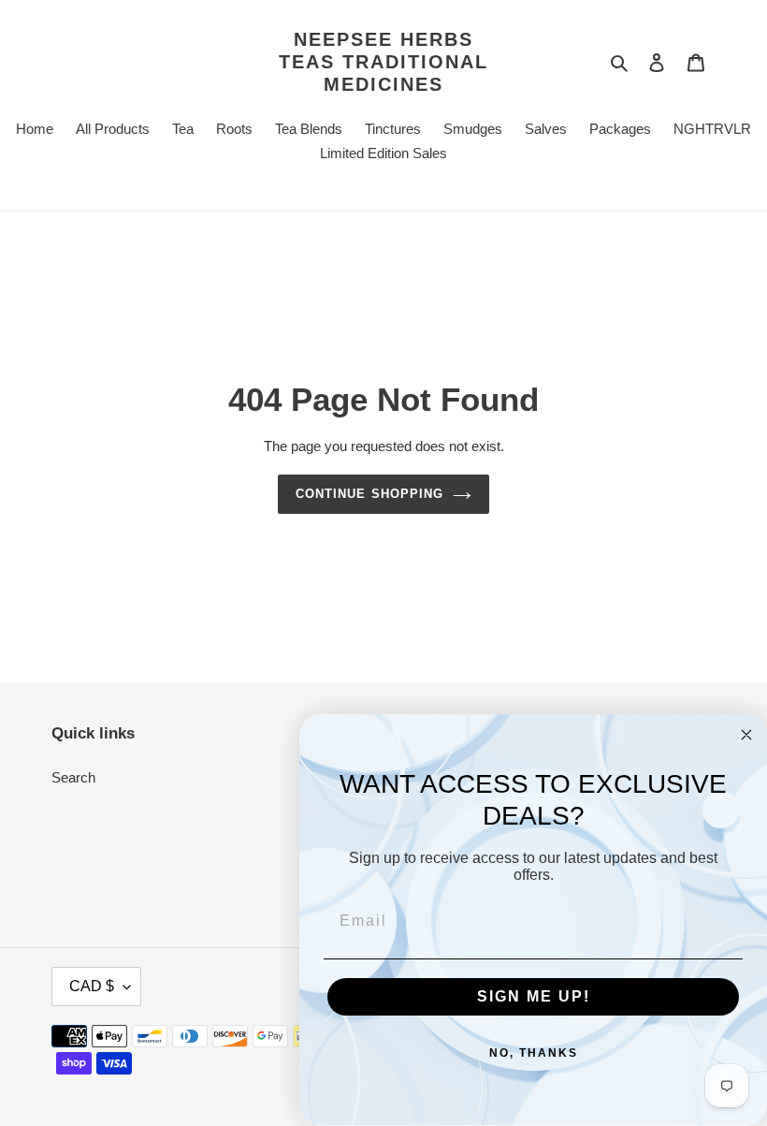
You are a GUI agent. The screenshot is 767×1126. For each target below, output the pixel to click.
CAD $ (91, 986)
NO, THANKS (533, 1053)
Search (73, 777)
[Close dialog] (746, 735)
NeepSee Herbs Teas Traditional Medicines (383, 62)
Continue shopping (369, 494)
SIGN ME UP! (533, 996)
